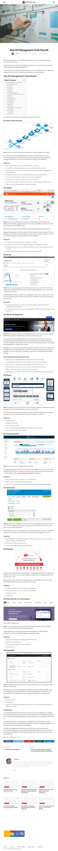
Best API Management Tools (13, 737)
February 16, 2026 (7, 809)
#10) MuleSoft (11, 110)
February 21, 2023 (26, 53)
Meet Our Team (31, 846)
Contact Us (12, 846)
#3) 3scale (9, 90)
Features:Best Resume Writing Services (17, 94)
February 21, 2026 (43, 794)
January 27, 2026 (25, 810)
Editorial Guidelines (21, 846)
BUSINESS (34, 53)
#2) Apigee (9, 87)
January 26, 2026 (43, 810)
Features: (11, 85)
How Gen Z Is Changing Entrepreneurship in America (11, 806)
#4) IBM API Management (12, 92)
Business (44, 222)
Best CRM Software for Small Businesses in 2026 (10, 790)
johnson (18, 53)
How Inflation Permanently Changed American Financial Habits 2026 (28, 807)
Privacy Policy (40, 846)
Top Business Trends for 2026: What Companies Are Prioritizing (46, 791)
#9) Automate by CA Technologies (14, 107)
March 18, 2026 (25, 794)
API (52, 70)
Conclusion (10, 113)
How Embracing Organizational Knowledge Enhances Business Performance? (28, 791)
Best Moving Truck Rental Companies (29, 473)
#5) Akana (9, 95)
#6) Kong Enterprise (11, 98)
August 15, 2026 (7, 792)
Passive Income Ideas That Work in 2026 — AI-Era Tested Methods (46, 807)
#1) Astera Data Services (12, 84)
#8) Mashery (10, 104)
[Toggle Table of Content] (23, 80)
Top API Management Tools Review (13, 82)
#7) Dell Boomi (10, 101)
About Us (5, 846)
